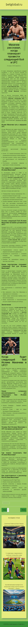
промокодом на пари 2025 (10, 117)
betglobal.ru (14, 4)
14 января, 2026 (13, 41)
